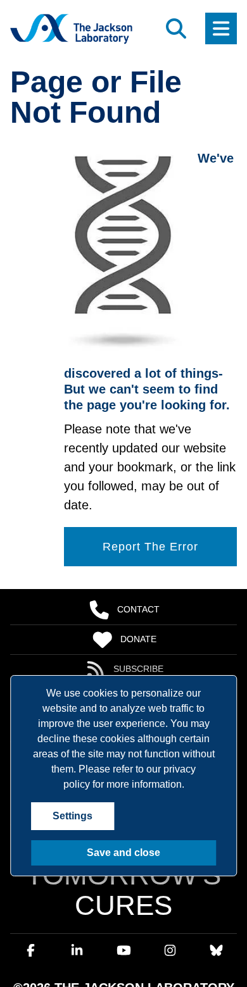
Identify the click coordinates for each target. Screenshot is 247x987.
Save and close (124, 853)
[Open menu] (221, 28)
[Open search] (176, 28)
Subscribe (139, 669)
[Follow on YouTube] (123, 895)
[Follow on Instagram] (170, 895)
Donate (138, 639)
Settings (71, 816)
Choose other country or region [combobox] (79, 960)
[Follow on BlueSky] (216, 895)
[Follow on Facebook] (31, 895)
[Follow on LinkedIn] (77, 895)
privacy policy (129, 769)
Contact (138, 610)
